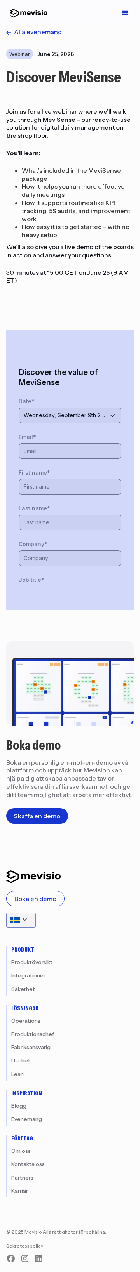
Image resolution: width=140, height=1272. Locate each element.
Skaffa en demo (37, 816)
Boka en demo (35, 898)
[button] (125, 13)
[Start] (26, 13)
